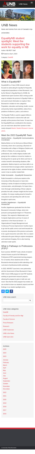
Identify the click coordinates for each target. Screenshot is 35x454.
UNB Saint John (8, 337)
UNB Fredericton (8, 330)
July (4, 376)
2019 (4, 403)
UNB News (23, 4)
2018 (4, 406)
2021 (4, 396)
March (5, 365)
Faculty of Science (9, 319)
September (6, 381)
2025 (4, 349)
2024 (4, 353)
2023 (4, 356)
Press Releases (8, 322)
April (4, 368)
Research (6, 326)
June (4, 373)
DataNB (10, 57)
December (6, 389)
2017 (4, 410)
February (6, 362)
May (4, 370)
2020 (4, 399)
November (6, 386)
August (5, 378)
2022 (4, 392)
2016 (4, 413)
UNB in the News (8, 333)
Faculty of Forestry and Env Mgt (13, 315)
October (5, 383)
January (5, 360)
